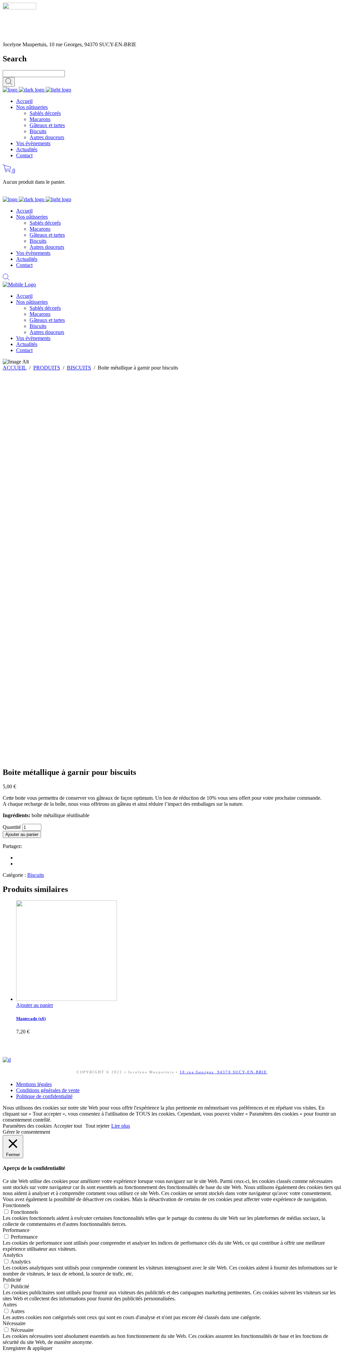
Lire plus (120, 1126)
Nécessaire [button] (14, 1323)
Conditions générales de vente (48, 1090)
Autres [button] (10, 1304)
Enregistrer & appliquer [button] (27, 1348)
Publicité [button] (12, 1280)
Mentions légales (34, 1084)
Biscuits (35, 875)
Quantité (12, 827)
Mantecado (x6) (31, 1018)
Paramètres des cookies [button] (27, 1126)
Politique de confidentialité (44, 1096)
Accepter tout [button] (67, 1126)
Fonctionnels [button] (16, 1205)
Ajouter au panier (21, 834)
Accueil (15, 368)
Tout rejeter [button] (97, 1126)
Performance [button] (16, 1230)
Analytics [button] (13, 1255)
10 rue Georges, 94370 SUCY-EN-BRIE (223, 1072)
